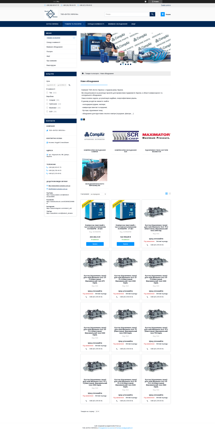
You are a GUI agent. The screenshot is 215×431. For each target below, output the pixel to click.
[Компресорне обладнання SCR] (126, 136)
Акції (133, 24)
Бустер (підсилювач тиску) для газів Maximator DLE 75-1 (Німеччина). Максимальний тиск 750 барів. (156, 330)
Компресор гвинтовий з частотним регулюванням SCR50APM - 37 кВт (125, 227)
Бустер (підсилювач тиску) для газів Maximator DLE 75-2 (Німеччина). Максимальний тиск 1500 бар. (156, 227)
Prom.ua (118, 426)
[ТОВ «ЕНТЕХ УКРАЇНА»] (51, 18)
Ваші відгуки (51, 65)
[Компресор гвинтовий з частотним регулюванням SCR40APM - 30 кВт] (95, 211)
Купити (95, 244)
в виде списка (170, 194)
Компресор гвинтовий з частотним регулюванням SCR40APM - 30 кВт (95, 227)
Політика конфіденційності (124, 428)
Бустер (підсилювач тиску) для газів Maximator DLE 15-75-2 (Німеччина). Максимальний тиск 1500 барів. (125, 279)
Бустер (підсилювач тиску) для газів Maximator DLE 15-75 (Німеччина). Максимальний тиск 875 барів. (95, 279)
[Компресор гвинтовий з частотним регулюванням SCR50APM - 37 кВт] (125, 211)
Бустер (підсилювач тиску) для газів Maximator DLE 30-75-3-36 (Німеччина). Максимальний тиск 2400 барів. (156, 383)
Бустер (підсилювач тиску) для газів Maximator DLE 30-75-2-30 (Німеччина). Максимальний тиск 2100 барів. (125, 383)
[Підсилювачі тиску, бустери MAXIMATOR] (157, 136)
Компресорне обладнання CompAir (95, 151)
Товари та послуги (73, 24)
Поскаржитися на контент (107, 428)
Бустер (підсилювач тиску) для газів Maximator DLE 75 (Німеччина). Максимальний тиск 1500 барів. (125, 330)
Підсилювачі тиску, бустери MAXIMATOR (156, 151)
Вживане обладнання (117, 24)
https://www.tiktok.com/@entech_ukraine (59, 213)
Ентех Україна (52, 24)
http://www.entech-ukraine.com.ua (59, 186)
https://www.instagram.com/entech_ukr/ (59, 208)
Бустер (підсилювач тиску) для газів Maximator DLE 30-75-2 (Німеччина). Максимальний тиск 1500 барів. (95, 331)
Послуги (50, 51)
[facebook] (82, 120)
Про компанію (52, 61)
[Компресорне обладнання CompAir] (95, 136)
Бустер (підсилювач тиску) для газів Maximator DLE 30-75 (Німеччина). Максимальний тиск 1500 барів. (156, 279)
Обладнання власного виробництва (94, 184)
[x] (84, 120)
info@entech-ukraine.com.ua (58, 189)
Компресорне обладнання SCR (126, 151)
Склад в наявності (96, 24)
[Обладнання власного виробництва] (95, 170)
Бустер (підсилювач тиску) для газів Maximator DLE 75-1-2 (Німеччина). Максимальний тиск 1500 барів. (95, 382)
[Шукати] (152, 14)
